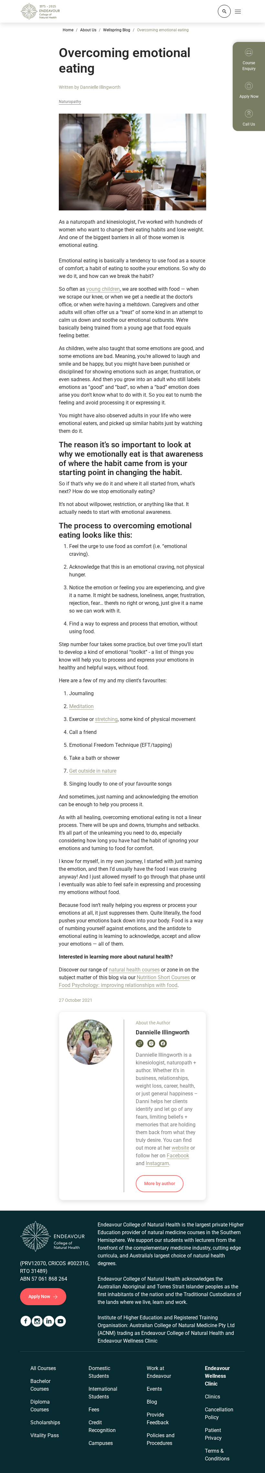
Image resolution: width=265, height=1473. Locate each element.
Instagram (157, 1163)
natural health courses (134, 970)
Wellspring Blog (116, 30)
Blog (152, 1402)
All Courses (43, 1368)
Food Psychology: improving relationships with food (118, 985)
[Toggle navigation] (238, 11)
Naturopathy (70, 102)
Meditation (81, 706)
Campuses (101, 1443)
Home (68, 30)
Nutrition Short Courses (163, 977)
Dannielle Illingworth (100, 87)
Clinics (212, 1397)
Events (154, 1389)
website (180, 1148)
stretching (106, 719)
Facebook (178, 1156)
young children (103, 289)
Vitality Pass (44, 1435)
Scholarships (45, 1422)
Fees (94, 1410)
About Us (88, 30)
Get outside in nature (92, 771)
